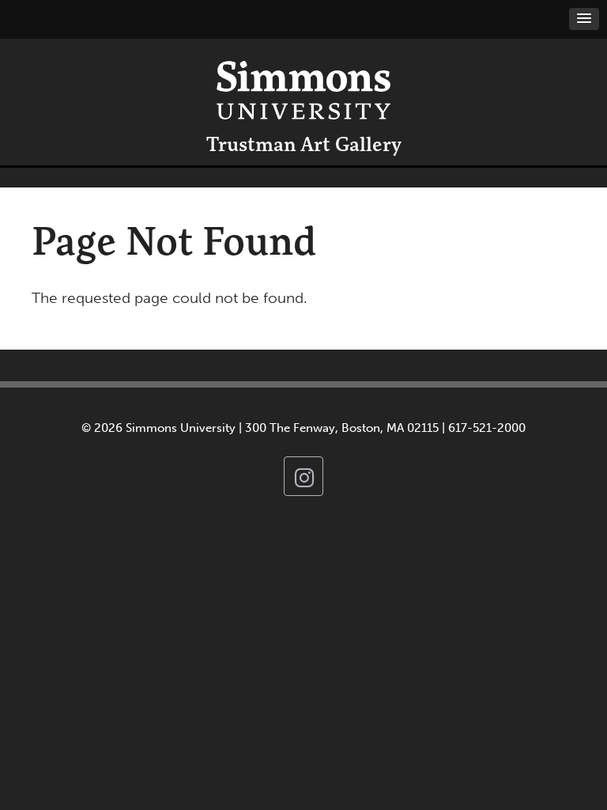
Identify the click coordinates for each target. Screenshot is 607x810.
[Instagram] (303, 476)
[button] (584, 19)
